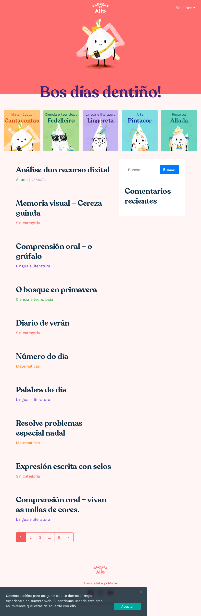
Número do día (42, 356)
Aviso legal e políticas (100, 583)
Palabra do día (41, 389)
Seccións (184, 7)
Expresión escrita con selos (63, 466)
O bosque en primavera (56, 289)
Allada (21, 179)
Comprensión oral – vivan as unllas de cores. (61, 504)
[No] (140, 591)
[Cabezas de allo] (100, 8)
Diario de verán (42, 323)
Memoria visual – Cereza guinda (59, 208)
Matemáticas (28, 366)
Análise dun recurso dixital (63, 169)
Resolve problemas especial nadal (49, 428)
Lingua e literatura (33, 266)
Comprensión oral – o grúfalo (54, 251)
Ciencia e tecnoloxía (34, 299)
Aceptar (127, 606)
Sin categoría (28, 222)
